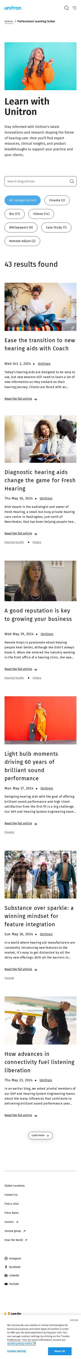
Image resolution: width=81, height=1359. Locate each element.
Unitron (44, 364)
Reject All (59, 1351)
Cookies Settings (16, 1351)
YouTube (14, 1284)
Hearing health (14, 542)
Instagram (15, 1258)
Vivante (9, 832)
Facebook (14, 1267)
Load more (38, 1135)
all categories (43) (22, 200)
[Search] (66, 8)
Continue (74, 1320)
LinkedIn (14, 1275)
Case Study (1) (56, 227)
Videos (37, 542)
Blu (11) (14, 214)
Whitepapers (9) (21, 227)
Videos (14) (41, 214)
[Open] (74, 8)
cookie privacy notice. (20, 1343)
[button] (72, 181)
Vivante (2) (57, 200)
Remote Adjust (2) (22, 241)
